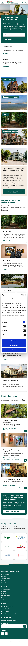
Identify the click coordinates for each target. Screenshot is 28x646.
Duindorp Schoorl (5, 595)
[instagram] (2, 633)
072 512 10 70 (6, 611)
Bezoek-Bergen (4, 591)
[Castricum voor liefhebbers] (7, 555)
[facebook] (6, 633)
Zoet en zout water (5, 574)
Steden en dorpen (5, 578)
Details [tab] (14, 298)
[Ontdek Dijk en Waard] (20, 537)
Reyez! (15, 644)
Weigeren (14, 349)
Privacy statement (10, 641)
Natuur (3, 580)
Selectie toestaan (14, 345)
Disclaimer (19, 641)
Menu (23, 2)
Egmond (3, 598)
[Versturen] (24, 626)
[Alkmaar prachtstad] (20, 555)
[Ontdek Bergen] (7, 537)
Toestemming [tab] (5, 298)
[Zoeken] (2, 2)
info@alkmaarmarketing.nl (9, 614)
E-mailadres (4, 623)
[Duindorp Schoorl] (7, 546)
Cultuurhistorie (4, 576)
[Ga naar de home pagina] (12, 2)
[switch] (24, 326)
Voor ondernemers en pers (7, 583)
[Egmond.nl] (20, 546)
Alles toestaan (14, 340)
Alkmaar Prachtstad (5, 589)
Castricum (3, 593)
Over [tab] (23, 298)
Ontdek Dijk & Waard (6, 600)
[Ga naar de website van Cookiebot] (20, 295)
